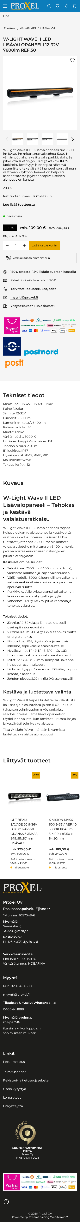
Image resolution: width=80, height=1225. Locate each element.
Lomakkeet (12, 1097)
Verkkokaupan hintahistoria (31, 258)
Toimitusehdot (14, 1072)
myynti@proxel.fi (16, 994)
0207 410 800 (21, 986)
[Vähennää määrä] (7, 245)
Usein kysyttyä (14, 1089)
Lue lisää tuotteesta (19, 204)
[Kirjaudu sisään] (66, 6)
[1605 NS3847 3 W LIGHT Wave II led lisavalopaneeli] (62, 139)
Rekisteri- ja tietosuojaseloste (26, 1080)
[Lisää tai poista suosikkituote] (72, 60)
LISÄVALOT (47, 28)
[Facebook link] (6, 1204)
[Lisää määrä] (24, 245)
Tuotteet (10, 28)
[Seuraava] (72, 139)
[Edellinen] (7, 139)
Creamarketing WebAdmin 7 (48, 1217)
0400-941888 (13, 1009)
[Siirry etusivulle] (25, 6)
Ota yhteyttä (13, 1106)
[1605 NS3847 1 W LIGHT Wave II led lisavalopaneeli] (32, 139)
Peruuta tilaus (14, 1062)
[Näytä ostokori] (74, 6)
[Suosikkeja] (57, 6)
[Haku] (49, 6)
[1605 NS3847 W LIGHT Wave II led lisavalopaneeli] (40, 93)
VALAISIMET (28, 28)
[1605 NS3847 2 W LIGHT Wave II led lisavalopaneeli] (47, 139)
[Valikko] (5, 6)
